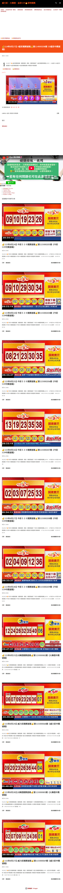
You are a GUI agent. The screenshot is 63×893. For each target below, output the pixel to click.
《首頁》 (2, 9)
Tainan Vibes (6, 190)
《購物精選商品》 (38, 9)
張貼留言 (4, 126)
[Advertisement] (31, 24)
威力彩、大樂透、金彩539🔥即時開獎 (18, 3)
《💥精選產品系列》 (16, 38)
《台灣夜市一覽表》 (57, 9)
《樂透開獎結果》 (28, 9)
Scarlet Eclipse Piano (9, 193)
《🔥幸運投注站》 (6, 69)
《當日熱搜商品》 (47, 9)
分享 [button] (58, 113)
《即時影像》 (3, 11)
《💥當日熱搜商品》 (5, 38)
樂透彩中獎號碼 (14, 113)
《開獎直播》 (20, 9)
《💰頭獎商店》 (16, 69)
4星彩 (8, 113)
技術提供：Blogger (32, 888)
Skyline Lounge (7, 194)
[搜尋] (56, 3)
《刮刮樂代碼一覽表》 (10, 9)
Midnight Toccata (8, 188)
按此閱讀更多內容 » (56, 262)
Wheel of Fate (7, 191)
